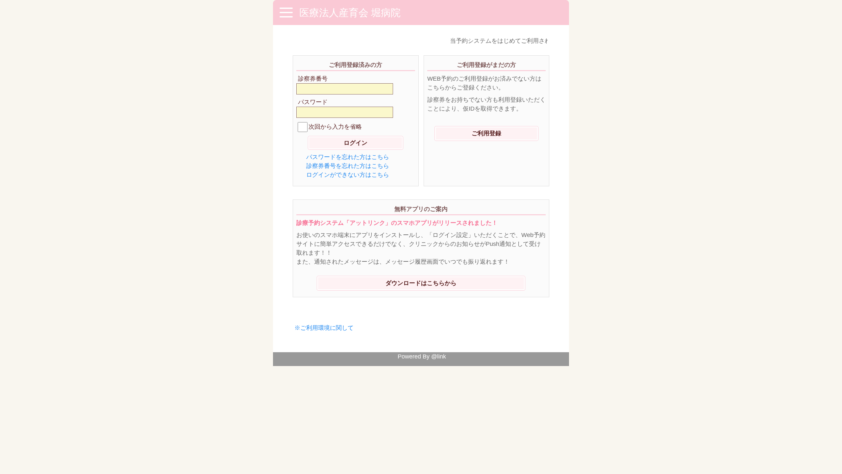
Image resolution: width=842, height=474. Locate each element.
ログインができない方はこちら (347, 174)
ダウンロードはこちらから (421, 283)
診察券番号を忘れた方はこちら (347, 166)
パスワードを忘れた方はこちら (347, 157)
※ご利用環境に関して (324, 328)
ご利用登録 (486, 133)
